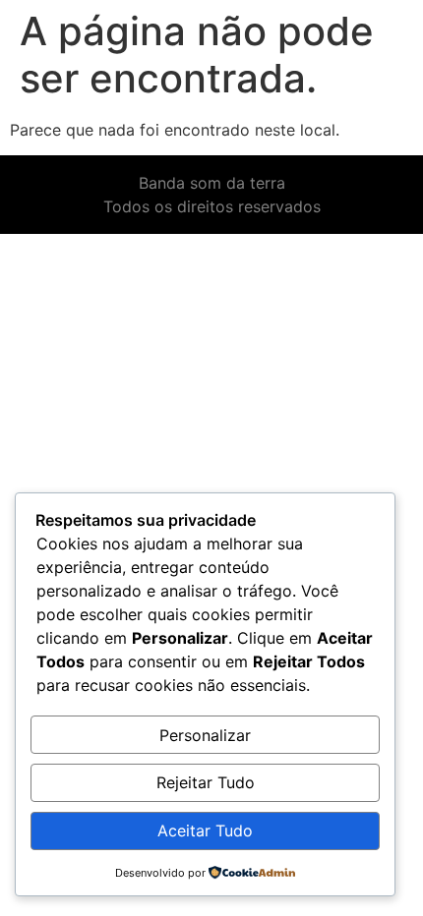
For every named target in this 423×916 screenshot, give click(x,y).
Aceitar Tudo (205, 830)
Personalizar (205, 735)
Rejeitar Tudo (205, 782)
